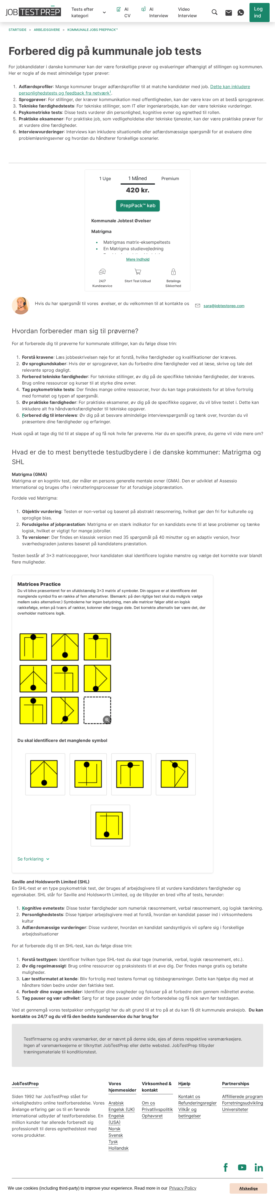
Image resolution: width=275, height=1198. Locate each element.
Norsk (114, 1128)
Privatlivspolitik (157, 1109)
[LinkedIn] (259, 1167)
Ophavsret (152, 1115)
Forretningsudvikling (242, 1103)
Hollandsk (118, 1148)
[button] (88, 12)
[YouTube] (242, 1167)
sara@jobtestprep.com (224, 305)
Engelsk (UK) (121, 1109)
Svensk (115, 1135)
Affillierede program (242, 1096)
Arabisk (116, 1103)
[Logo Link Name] (33, 11)
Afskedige (248, 1188)
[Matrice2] (65, 678)
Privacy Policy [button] (182, 1188)
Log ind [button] (258, 12)
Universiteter (235, 1109)
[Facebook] (225, 1167)
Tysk (113, 1141)
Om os (148, 1103)
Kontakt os (189, 1096)
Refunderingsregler (197, 1103)
